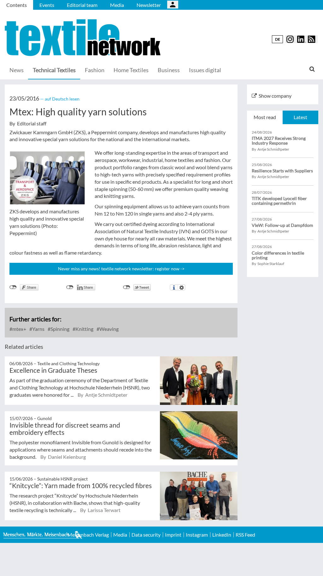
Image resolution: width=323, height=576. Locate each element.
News (16, 69)
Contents (16, 5)
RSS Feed (245, 534)
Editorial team (82, 5)
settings (181, 287)
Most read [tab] (265, 117)
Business (169, 69)
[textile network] (83, 37)
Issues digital (205, 69)
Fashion (94, 69)
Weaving (108, 329)
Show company (275, 96)
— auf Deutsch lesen (59, 98)
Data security (146, 534)
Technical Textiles (54, 69)
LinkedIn (221, 534)
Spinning (59, 329)
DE (277, 39)
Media (117, 5)
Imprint (173, 534)
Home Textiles (131, 69)
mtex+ (18, 329)
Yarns (37, 329)
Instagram (197, 534)
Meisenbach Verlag (88, 534)
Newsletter (149, 5)
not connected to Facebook (13, 287)
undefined (69, 287)
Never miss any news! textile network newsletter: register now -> (121, 268)
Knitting (83, 329)
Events (46, 5)
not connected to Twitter (126, 287)
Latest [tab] (300, 117)
